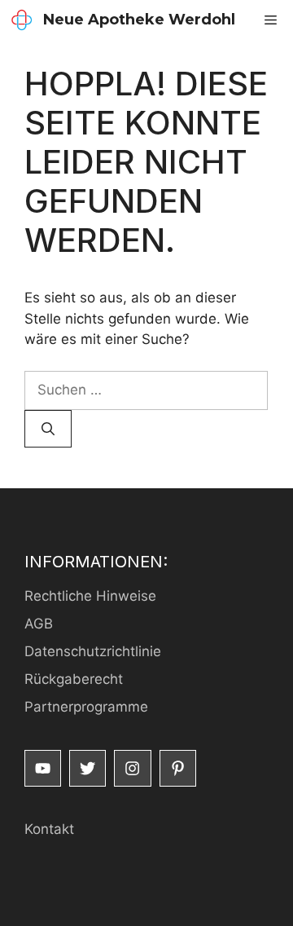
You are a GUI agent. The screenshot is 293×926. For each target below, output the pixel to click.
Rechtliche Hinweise (90, 596)
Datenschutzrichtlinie (92, 651)
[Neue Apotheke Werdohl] (21, 20)
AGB (38, 623)
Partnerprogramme (86, 707)
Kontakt (49, 829)
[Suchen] (48, 429)
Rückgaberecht (73, 679)
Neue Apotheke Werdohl (139, 20)
